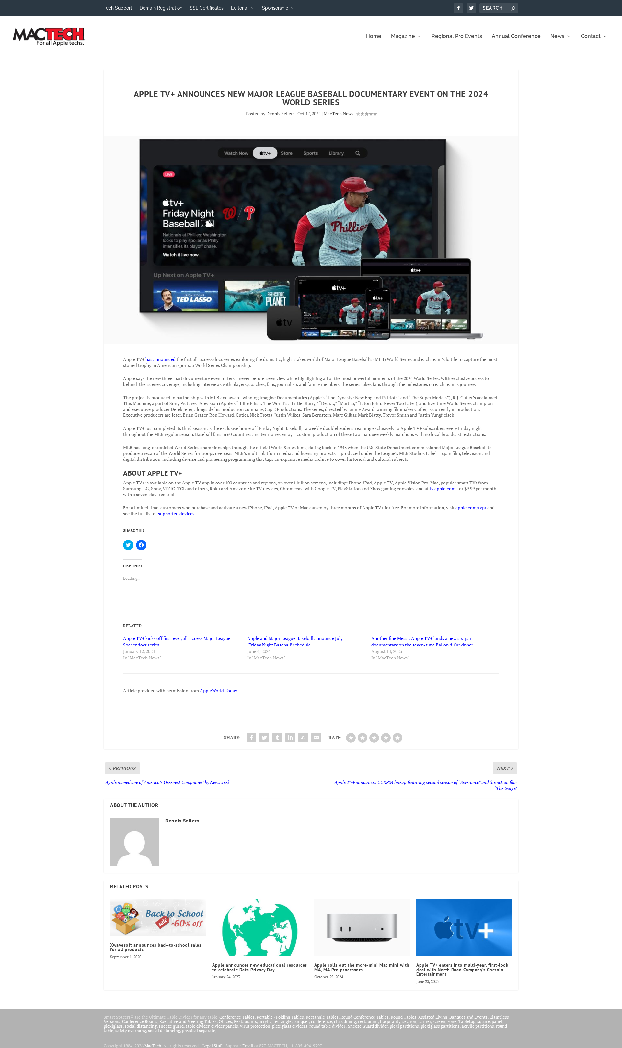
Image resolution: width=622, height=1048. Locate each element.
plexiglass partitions (440, 1026)
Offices (225, 1021)
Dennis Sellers (280, 114)
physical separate (198, 1030)
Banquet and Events (468, 1017)
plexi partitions (404, 1026)
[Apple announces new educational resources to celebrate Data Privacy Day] (260, 927)
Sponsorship (275, 8)
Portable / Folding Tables (280, 1017)
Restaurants (245, 1021)
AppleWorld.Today (218, 690)
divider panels (224, 1026)
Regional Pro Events (457, 36)
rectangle (282, 1021)
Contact (591, 36)
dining (350, 1021)
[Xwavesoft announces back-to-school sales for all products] (158, 917)
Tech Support (118, 8)
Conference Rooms (139, 1021)
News (557, 36)
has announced (160, 359)
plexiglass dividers (289, 1026)
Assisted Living (432, 1017)
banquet (301, 1021)
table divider (197, 1026)
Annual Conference (516, 36)
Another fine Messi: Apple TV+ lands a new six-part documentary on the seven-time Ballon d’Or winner (422, 641)
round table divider (327, 1026)
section (409, 1021)
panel (497, 1021)
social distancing (141, 1026)
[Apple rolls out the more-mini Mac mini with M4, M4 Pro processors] (362, 927)
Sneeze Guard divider (368, 1026)
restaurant (368, 1021)
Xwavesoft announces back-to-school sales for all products (155, 947)
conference (321, 1021)
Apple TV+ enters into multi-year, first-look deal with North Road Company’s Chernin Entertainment (462, 969)
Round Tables (403, 1017)
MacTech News (338, 114)
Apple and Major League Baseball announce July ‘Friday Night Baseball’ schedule (295, 641)
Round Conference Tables (364, 1017)
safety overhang (130, 1030)
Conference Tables (237, 1017)
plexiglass (113, 1026)
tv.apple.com (442, 488)
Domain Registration (161, 8)
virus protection (255, 1026)
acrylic (265, 1021)
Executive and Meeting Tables (188, 1021)
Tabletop (466, 1021)
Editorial (239, 8)
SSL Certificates (207, 8)
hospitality (390, 1021)
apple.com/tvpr (470, 508)
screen (439, 1021)
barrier (424, 1021)
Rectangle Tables (322, 1017)
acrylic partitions (478, 1026)
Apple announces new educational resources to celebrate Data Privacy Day (259, 967)
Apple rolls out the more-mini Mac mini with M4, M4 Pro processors (361, 967)
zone (451, 1021)
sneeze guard (171, 1026)
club (338, 1021)
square (483, 1021)
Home (373, 36)
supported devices (175, 513)
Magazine (403, 36)
